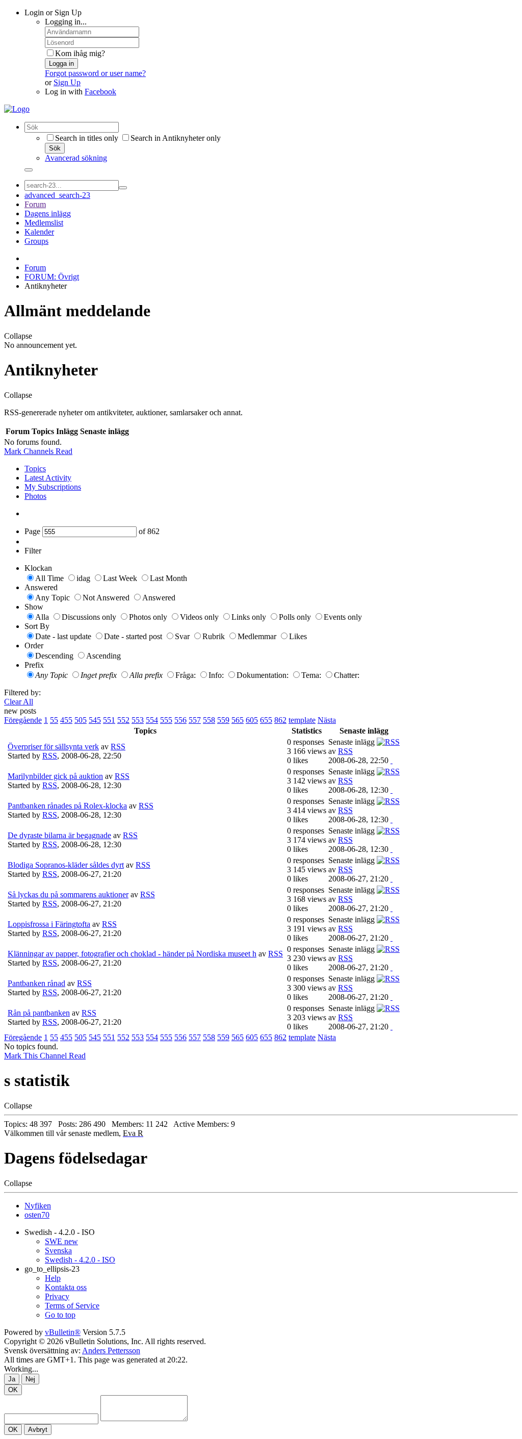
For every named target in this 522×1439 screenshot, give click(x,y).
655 (266, 720)
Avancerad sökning (76, 158)
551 (109, 720)
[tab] (271, 468)
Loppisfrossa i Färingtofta (49, 924)
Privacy (57, 1296)
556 (180, 720)
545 (95, 720)
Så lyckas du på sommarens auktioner (68, 894)
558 (209, 720)
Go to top (60, 1314)
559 (223, 720)
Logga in (61, 63)
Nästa (327, 720)
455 (66, 720)
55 (54, 720)
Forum (35, 204)
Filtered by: (22, 692)
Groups (36, 241)
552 (123, 720)
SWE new (61, 1241)
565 (237, 720)
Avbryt (37, 1429)
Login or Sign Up (53, 12)
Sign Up (67, 82)
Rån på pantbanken (39, 1012)
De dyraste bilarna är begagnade (59, 835)
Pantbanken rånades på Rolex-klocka (67, 805)
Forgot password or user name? (95, 73)
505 (80, 720)
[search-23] (123, 187)
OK (13, 1390)
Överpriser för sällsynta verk (53, 746)
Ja (11, 1379)
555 (166, 720)
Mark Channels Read (38, 451)
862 (280, 720)
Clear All (18, 701)
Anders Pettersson (111, 1350)
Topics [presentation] (35, 468)
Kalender (39, 232)
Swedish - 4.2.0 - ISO (59, 1232)
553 (138, 720)
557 (195, 720)
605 (252, 720)
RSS (118, 746)
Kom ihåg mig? (80, 53)
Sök (55, 148)
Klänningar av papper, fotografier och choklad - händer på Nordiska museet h (132, 953)
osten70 (36, 1214)
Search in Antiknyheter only (175, 138)
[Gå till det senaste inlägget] (391, 760)
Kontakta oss (66, 1287)
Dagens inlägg (47, 213)
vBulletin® (63, 1332)
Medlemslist (43, 222)
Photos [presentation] (35, 496)
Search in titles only (86, 138)
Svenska (58, 1250)
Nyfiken (37, 1205)
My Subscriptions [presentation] (52, 487)
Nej (30, 1379)
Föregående (23, 720)
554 (152, 720)
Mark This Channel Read (45, 1055)
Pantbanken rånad (36, 983)
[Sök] (28, 169)
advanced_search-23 (57, 195)
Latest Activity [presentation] (47, 477)
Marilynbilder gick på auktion (55, 776)
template (302, 720)
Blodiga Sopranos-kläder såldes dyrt (66, 865)
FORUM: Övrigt (51, 276)
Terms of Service (72, 1305)
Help (53, 1278)
